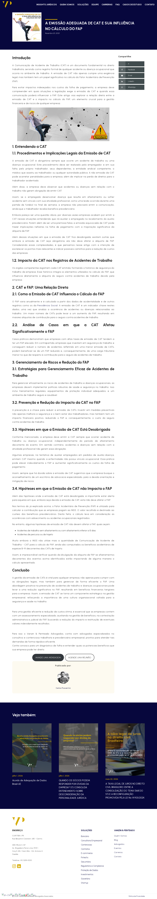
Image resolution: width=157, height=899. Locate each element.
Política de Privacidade (137, 896)
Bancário (85, 836)
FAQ (118, 4)
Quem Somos (67, 4)
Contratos (85, 849)
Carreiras (107, 4)
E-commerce (86, 853)
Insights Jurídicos (46, 4)
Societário (85, 878)
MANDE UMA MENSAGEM (48, 657)
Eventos (117, 848)
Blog (116, 840)
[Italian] (25, 895)
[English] (12, 895)
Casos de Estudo (132, 4)
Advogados (119, 844)
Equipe (95, 4)
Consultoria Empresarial (91, 840)
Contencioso (86, 844)
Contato (150, 4)
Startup (84, 883)
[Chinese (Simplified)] (6, 895)
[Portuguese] (29, 895)
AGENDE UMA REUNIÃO (79, 657)
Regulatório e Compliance (92, 866)
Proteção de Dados (89, 870)
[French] (17, 895)
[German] (21, 895)
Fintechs (84, 857)
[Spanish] (33, 895)
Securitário (86, 862)
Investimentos (87, 874)
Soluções (83, 4)
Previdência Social (47, 305)
